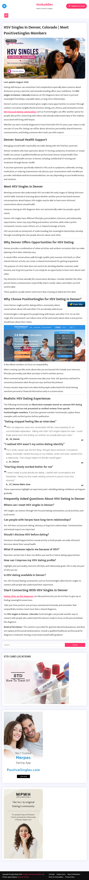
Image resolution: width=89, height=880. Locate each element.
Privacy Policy (69, 877)
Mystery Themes (23, 877)
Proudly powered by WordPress (32, 874)
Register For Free (78, 6)
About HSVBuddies (74, 874)
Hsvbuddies (44, 4)
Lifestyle (52, 874)
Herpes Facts (61, 874)
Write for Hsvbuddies (56, 877)
